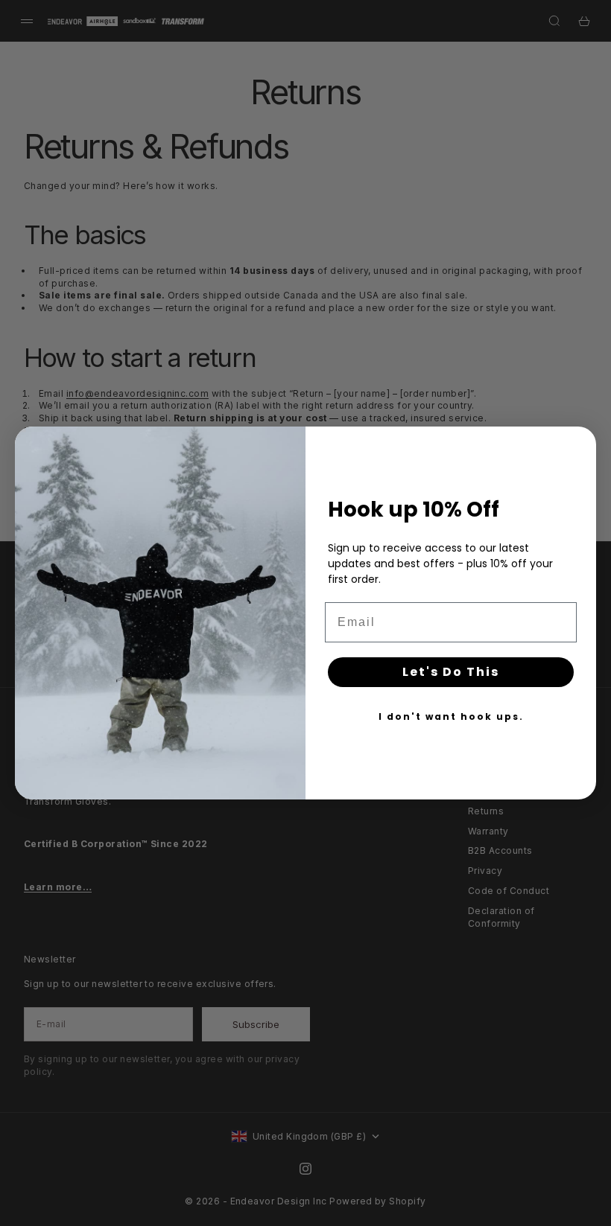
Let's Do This (450, 671)
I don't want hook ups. (451, 716)
